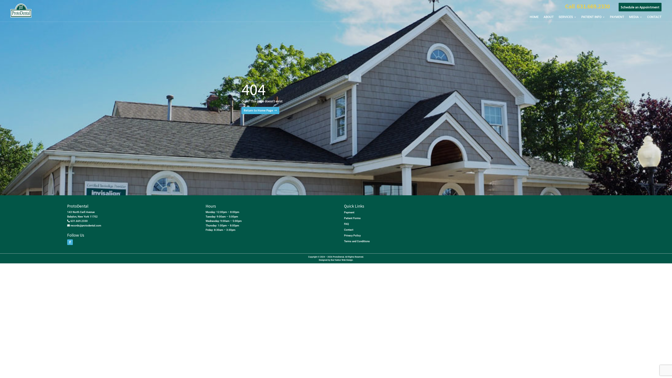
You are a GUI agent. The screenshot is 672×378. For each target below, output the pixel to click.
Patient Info (591, 17)
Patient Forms (352, 218)
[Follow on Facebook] (70, 242)
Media (634, 17)
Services (566, 17)
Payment (617, 17)
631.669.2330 (593, 6)
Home (534, 17)
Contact (654, 17)
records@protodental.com (86, 225)
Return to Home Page (258, 110)
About (549, 17)
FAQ (346, 224)
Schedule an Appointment (640, 7)
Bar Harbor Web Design (342, 260)
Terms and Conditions (357, 241)
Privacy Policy (352, 235)
